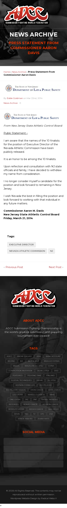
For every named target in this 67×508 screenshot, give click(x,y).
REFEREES (13, 404)
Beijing (11, 361)
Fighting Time (34, 375)
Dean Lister (43, 371)
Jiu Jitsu (52, 380)
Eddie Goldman (15, 98)
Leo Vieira (18, 395)
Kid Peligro (46, 385)
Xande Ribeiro (25, 419)
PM (34, 399)
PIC (26, 399)
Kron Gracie (37, 390)
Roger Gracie (36, 409)
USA (51, 414)
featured (18, 375)
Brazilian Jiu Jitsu (34, 366)
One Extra (15, 399)
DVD (56, 371)
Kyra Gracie (54, 390)
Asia (39, 356)
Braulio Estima (51, 361)
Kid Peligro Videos (16, 390)
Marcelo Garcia (36, 395)
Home (7, 71)
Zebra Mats (43, 419)
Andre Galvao (24, 356)
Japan (39, 380)
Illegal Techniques (21, 380)
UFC (42, 414)
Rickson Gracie (50, 404)
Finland (50, 375)
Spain (17, 414)
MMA (52, 395)
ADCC (9, 356)
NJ (51, 251)
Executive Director (21, 244)
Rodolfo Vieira (16, 409)
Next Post (55, 267)
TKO (26, 414)
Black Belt (33, 361)
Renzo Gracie (30, 404)
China (51, 366)
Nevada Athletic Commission (27, 251)
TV (34, 414)
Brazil (16, 366)
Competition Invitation (20, 371)
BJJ (21, 361)
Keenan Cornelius (25, 385)
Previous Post (14, 267)
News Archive (19, 71)
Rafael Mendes (49, 399)
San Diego (53, 409)
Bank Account (53, 356)
